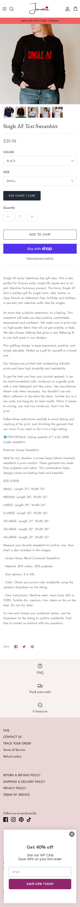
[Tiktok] (29, 819)
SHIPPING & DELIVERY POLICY (24, 781)
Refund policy (12, 756)
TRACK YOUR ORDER (17, 743)
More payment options (40, 258)
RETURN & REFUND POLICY (21, 775)
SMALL (11, 181)
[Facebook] (5, 819)
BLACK (11, 161)
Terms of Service (14, 750)
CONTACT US (12, 737)
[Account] (66, 8)
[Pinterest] (21, 819)
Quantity (9, 208)
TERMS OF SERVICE (16, 794)
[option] (40, 64)
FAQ (6, 730)
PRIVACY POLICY (14, 788)
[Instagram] (13, 819)
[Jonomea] (40, 8)
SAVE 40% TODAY (40, 884)
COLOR (8, 152)
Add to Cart (40, 234)
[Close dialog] (72, 834)
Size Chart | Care (22, 196)
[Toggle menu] (4, 8)
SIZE (6, 172)
